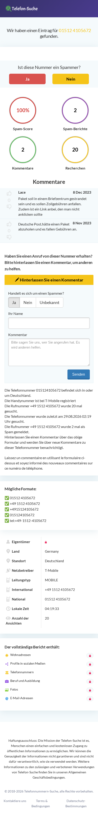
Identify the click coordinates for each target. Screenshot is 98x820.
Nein (70, 78)
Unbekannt (49, 302)
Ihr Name (15, 313)
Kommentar (17, 334)
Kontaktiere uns (15, 801)
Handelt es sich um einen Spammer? (36, 293)
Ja (27, 78)
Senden (78, 374)
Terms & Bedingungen (40, 803)
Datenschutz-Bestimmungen (76, 803)
